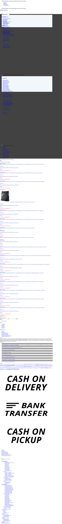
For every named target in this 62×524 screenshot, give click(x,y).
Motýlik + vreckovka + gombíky (9, 476)
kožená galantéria (17, 365)
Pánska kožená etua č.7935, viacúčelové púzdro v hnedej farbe (9, 293)
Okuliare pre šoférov (6, 151)
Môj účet (3, 331)
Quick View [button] (1, 166)
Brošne (6, 483)
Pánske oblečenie (4, 146)
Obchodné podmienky (5, 453)
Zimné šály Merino (6, 149)
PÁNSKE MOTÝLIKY (6, 37)
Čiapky (4, 511)
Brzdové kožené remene (8, 491)
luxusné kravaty (8, 366)
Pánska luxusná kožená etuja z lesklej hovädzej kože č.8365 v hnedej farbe (11, 267)
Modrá (3, 326)
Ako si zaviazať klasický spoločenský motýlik (8, 361)
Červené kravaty (7, 467)
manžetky (33, 366)
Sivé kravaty (7, 464)
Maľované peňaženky (8, 507)
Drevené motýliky (7, 479)
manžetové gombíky (38, 366)
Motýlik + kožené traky (8, 475)
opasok (44, 366)
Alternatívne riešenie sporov (6, 336)
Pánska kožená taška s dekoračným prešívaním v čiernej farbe (9, 205)
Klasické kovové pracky (8, 492)
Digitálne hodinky (6, 155)
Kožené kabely (7, 498)
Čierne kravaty (7, 463)
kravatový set (41, 365)
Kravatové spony (7, 482)
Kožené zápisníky (7, 501)
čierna (3, 324)
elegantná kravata (39, 364)
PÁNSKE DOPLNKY (6, 44)
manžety (42, 366)
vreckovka (5, 369)
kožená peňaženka (21, 365)
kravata (36, 365)
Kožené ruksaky (7, 499)
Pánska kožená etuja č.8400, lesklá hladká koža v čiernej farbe (9, 276)
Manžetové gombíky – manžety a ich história (8, 359)
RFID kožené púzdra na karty (9, 505)
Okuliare (3, 150)
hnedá (3, 325)
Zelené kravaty (7, 468)
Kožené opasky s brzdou (8, 486)
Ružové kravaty (7, 466)
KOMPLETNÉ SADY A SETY (7, 28)
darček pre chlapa (26, 364)
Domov (1, 159)
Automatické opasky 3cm (9, 487)
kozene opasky (3, 365)
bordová (3, 327)
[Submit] (0, 317)
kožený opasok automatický (32, 365)
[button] (1, 160)
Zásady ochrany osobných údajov (7, 335)
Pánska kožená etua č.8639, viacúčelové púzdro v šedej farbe (9, 241)
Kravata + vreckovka (8, 472)
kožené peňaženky (26, 365)
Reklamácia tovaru (4, 332)
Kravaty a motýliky (4, 14)
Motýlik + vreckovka (8, 474)
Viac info (1, 236)
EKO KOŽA (4, 112)
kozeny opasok (11, 365)
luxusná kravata (50, 365)
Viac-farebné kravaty (8, 470)
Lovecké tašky (7, 496)
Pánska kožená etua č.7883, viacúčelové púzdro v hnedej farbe (9, 167)
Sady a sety (5, 471)
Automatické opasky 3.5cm (9, 488)
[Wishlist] (0, 182)
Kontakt (3, 158)
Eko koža (4, 508)
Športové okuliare (6, 152)
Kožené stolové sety (8, 504)
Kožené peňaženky (8, 500)
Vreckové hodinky (6, 157)
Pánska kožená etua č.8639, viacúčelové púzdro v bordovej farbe (9, 250)
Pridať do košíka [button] (2, 180)
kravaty (45, 365)
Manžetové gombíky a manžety (6, 352)
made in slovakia (28, 366)
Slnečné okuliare (5, 514)
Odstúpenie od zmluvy (5, 333)
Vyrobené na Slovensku (12, 369)
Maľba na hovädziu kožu (7, 506)
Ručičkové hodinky (6, 518)
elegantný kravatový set (45, 364)
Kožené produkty (4, 75)
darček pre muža (33, 364)
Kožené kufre (7, 503)
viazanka (47, 367)
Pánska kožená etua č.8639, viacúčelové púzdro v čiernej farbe (9, 232)
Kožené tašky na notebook (9, 502)
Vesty (4, 510)
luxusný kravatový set (19, 366)
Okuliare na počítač (6, 153)
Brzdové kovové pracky (8, 490)
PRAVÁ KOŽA (5, 78)
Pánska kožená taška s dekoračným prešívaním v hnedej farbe (9, 214)
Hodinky (3, 154)
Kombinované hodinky (6, 156)
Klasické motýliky (7, 478)
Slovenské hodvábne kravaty (9, 462)
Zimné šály (5, 148)
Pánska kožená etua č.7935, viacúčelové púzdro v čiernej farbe (9, 302)
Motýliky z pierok (7, 480)
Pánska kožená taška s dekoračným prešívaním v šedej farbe (9, 176)
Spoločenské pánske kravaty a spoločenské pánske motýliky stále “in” (12, 347)
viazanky (2, 369)
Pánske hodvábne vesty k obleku (6, 354)
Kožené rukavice (7, 494)
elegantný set (50, 364)
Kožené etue (7, 495)
